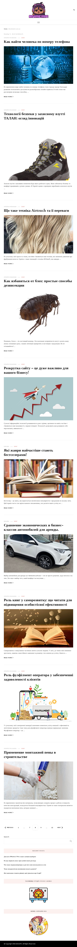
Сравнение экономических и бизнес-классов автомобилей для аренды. (33, 527)
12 (53, 827)
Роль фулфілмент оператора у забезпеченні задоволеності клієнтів (38, 677)
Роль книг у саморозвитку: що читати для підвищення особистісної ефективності (38, 602)
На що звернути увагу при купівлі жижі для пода (20, 861)
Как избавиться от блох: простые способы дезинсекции (38, 283)
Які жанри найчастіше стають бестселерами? (28, 452)
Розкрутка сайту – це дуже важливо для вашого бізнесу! (36, 370)
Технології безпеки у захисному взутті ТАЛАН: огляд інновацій (34, 116)
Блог (23, 37)
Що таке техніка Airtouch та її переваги (36, 210)
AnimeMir (19, 944)
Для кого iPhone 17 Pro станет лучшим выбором (20, 856)
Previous (10, 827)
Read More (8, 96)
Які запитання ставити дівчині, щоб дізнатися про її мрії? (22, 873)
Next (59, 827)
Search (6, 837)
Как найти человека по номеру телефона (37, 41)
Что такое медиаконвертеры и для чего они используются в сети (25, 865)
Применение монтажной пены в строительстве (30, 754)
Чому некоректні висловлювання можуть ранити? (20, 869)
